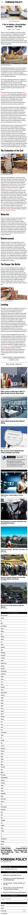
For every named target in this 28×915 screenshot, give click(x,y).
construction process (19, 357)
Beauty (2, 628)
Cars (2, 642)
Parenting (3, 783)
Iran (1, 722)
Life (1, 737)
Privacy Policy (3, 911)
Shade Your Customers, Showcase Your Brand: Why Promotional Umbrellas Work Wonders (13, 578)
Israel (2, 724)
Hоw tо (2, 708)
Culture (2, 660)
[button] (25, 898)
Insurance (3, 716)
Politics (2, 791)
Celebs (2, 644)
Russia (2, 796)
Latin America (3, 732)
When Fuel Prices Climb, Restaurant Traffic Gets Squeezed (12, 606)
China (2, 650)
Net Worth (3, 767)
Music (2, 761)
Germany (2, 695)
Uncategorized (3, 839)
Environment (3, 674)
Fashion (2, 676)
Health (2, 698)
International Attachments (9, 210)
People (2, 785)
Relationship (3, 793)
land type (12, 359)
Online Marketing (4, 777)
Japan (2, 727)
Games (2, 690)
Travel (2, 828)
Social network (4, 807)
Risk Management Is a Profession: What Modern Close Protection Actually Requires (14, 522)
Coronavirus (3, 655)
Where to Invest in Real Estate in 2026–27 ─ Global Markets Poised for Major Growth (13, 392)
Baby (2, 623)
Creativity (3, 658)
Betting (2, 631)
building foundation (7, 357)
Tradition (2, 825)
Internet (2, 719)
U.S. (1, 836)
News (2, 769)
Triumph (2, 831)
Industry (2, 711)
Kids (1, 729)
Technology (3, 820)
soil (17, 359)
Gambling (2, 687)
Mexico (2, 753)
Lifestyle (2, 740)
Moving (2, 759)
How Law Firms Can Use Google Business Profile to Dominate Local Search (12, 451)
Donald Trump (3, 663)
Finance (2, 679)
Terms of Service (4, 913)
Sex (1, 804)
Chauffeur (3, 647)
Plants (2, 788)
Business (18, 29)
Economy (2, 666)
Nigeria (2, 772)
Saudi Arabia (3, 799)
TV (1, 833)
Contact (2, 908)
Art (1, 620)
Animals (2, 618)
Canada (2, 639)
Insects (2, 714)
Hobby (2, 703)
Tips (1, 823)
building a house (7, 346)
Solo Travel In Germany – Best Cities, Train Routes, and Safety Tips (14, 550)
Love (2, 743)
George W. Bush (4, 692)
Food (2, 682)
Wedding (2, 841)
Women (2, 844)
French (2, 684)
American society (4, 615)
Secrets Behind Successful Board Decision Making (13, 422)
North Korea (3, 775)
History (2, 700)
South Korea (3, 809)
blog (1, 634)
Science (2, 801)
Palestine (2, 780)
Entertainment (3, 671)
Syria (2, 817)
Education (3, 668)
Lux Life (2, 745)
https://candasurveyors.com (12, 189)
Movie (2, 756)
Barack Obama (4, 626)
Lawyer (2, 735)
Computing (3, 652)
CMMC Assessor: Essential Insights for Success (12, 495)
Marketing (3, 748)
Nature (2, 764)
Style (2, 815)
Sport (2, 812)
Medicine (2, 751)
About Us (2, 905)
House (2, 706)
